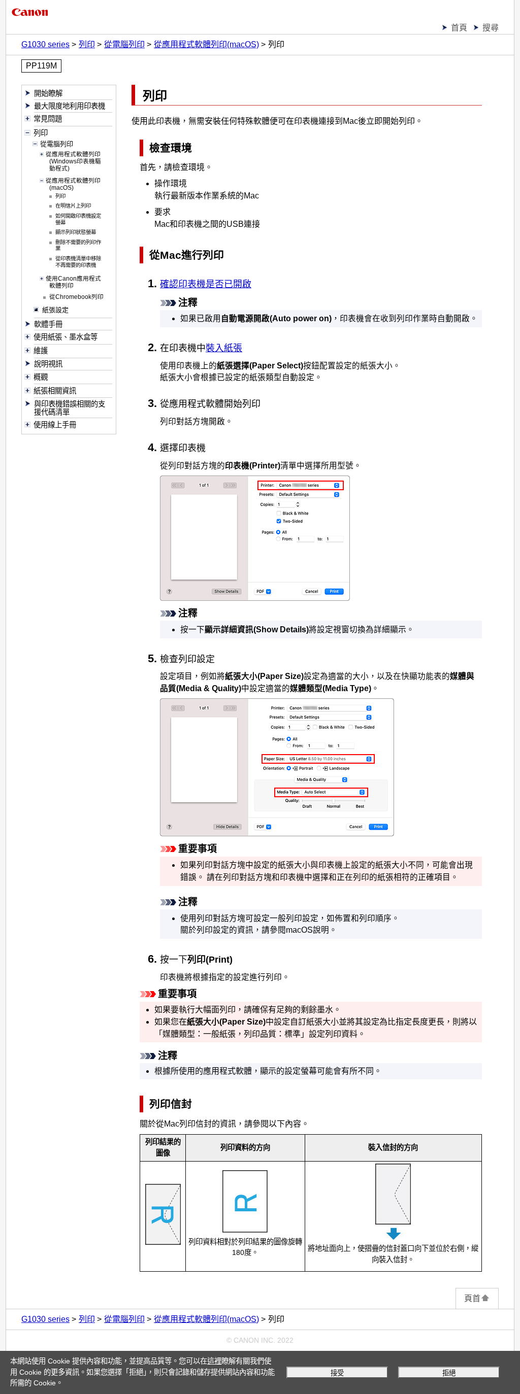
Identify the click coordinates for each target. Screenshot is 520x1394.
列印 (87, 44)
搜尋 (490, 27)
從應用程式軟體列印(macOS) (206, 44)
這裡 (214, 1361)
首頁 (459, 27)
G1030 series (45, 44)
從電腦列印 (124, 44)
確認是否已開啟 (205, 284)
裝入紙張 (224, 348)
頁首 (472, 1298)
